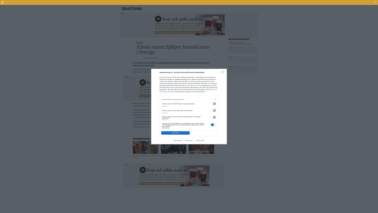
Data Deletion (178, 140)
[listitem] (189, 99)
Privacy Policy (200, 140)
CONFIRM (175, 133)
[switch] (213, 103)
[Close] (223, 72)
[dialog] (189, 106)
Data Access (189, 140)
